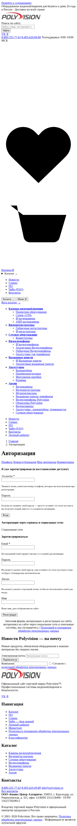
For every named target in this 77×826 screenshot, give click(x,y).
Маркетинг (15, 727)
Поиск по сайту (11, 23)
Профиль (7, 462)
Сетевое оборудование (23, 334)
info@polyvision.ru (52, 787)
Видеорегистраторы (22, 324)
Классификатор (18, 737)
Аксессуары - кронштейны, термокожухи (41, 409)
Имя (4, 598)
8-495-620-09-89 (31, 37)
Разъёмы (21, 380)
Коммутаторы (24, 337)
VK (3, 34)
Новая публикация (24, 462)
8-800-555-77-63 (11, 37)
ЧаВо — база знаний (21, 721)
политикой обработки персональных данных (28, 667)
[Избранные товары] (38, 191)
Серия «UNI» (24, 315)
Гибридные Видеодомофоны (33, 350)
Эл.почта (8, 476)
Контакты (15, 292)
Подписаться (10, 659)
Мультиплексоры (26, 393)
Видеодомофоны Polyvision (32, 399)
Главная (13, 441)
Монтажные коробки (28, 376)
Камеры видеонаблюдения (26, 308)
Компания (8, 663)
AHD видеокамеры (27, 321)
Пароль (5, 495)
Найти (6, 30)
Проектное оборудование (31, 311)
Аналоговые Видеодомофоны (34, 347)
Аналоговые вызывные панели (35, 363)
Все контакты (9, 791)
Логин (5, 579)
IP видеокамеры (25, 318)
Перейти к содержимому (16, 3)
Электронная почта (13, 655)
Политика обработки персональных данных (36, 818)
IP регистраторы (26, 331)
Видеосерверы (24, 406)
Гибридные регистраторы (31, 328)
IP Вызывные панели (29, 360)
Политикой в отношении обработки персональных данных (44, 629)
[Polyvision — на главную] (20, 19)
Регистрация (9, 614)
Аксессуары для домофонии (33, 354)
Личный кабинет (19, 435)
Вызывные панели (21, 357)
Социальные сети (12, 529)
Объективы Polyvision (29, 402)
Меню (22, 299)
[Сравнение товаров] (38, 115)
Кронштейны (24, 370)
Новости (14, 279)
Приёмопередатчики (28, 373)
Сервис (13, 282)
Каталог (10, 273)
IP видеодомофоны (27, 344)
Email (5, 543)
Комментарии (65, 462)
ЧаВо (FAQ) (16, 289)
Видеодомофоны (19, 341)
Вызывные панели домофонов (34, 396)
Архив (13, 383)
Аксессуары (16, 367)
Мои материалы (46, 462)
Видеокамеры (24, 386)
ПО (11, 286)
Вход (5, 515)
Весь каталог (11, 302)
